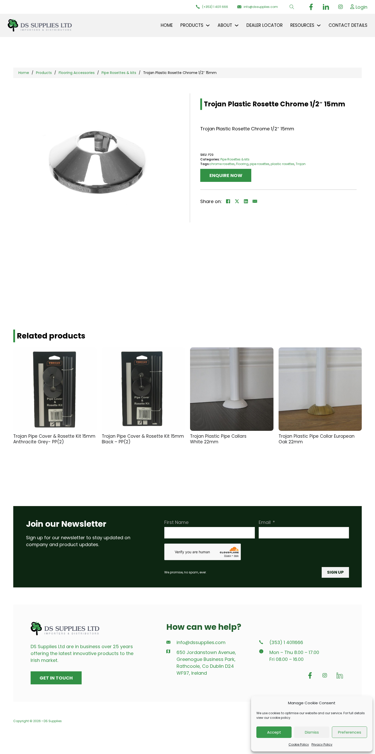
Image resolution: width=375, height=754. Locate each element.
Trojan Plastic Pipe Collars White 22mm (218, 439)
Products (44, 72)
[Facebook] (228, 201)
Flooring (242, 164)
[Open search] (292, 7)
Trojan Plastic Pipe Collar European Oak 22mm (317, 439)
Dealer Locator (264, 25)
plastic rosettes (282, 164)
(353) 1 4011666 (286, 642)
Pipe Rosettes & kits (119, 72)
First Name (176, 522)
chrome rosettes (222, 164)
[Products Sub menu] (208, 25)
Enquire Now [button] (225, 175)
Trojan (301, 164)
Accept (274, 732)
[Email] (255, 201)
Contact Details (348, 25)
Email (265, 522)
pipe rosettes (259, 164)
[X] (237, 201)
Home (167, 25)
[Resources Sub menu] (319, 25)
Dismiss (312, 732)
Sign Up (335, 572)
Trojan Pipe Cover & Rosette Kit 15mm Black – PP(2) (143, 439)
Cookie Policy (299, 744)
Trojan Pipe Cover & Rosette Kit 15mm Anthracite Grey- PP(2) (54, 439)
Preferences (349, 732)
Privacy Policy (321, 744)
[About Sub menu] (236, 25)
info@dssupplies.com (201, 642)
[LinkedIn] (246, 201)
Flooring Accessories (77, 72)
